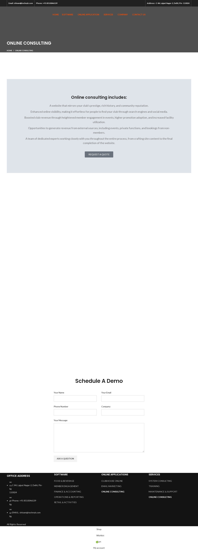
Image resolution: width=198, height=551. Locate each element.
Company (105, 406)
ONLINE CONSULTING (112, 491)
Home (9, 50)
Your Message (60, 420)
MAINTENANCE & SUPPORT (163, 491)
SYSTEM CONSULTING (160, 481)
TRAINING (154, 486)
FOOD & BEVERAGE (64, 481)
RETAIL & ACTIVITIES (65, 502)
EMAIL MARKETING (111, 486)
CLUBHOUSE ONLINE (112, 481)
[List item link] (28, 500)
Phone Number (61, 406)
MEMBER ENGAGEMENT (66, 486)
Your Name (59, 392)
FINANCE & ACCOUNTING (67, 491)
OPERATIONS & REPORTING (69, 497)
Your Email (106, 392)
